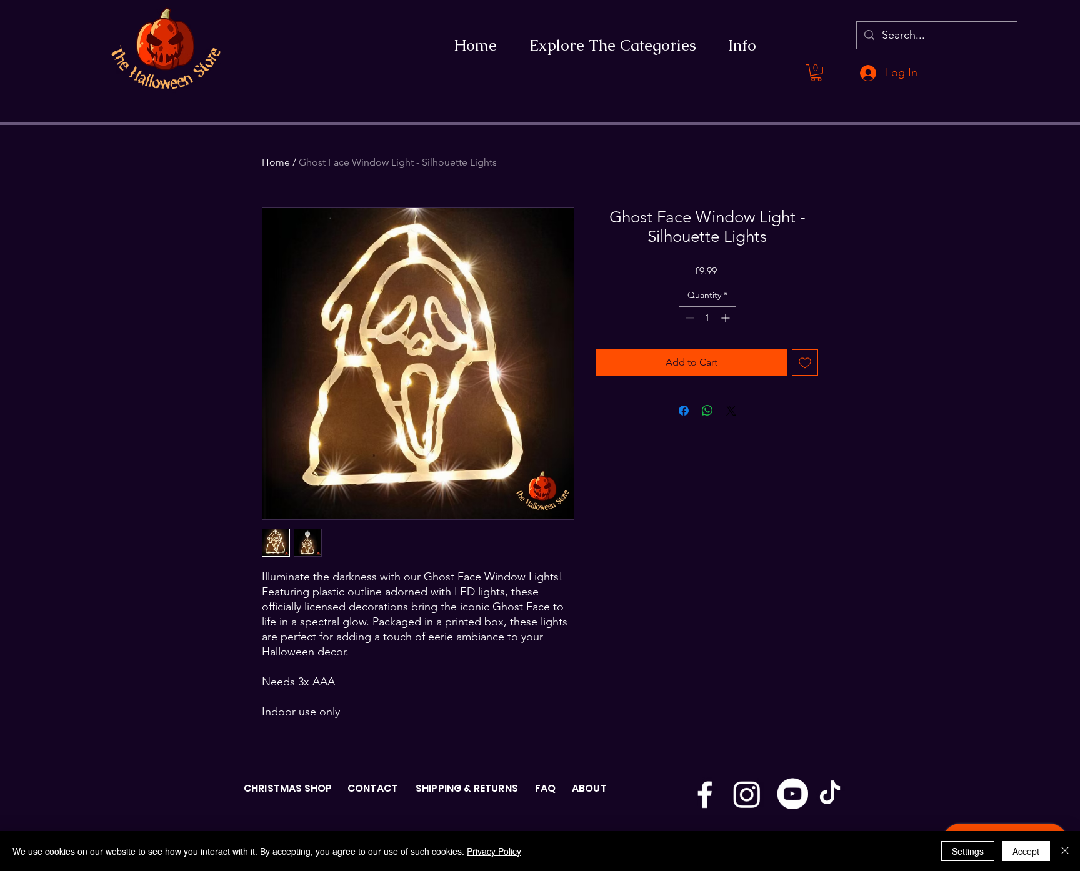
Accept (1025, 851)
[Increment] (726, 318)
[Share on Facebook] (683, 410)
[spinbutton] (707, 318)
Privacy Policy (494, 851)
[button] (816, 72)
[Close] (1065, 851)
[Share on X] (731, 410)
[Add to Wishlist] (805, 362)
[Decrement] (688, 318)
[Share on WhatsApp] (707, 410)
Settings (968, 851)
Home (276, 162)
